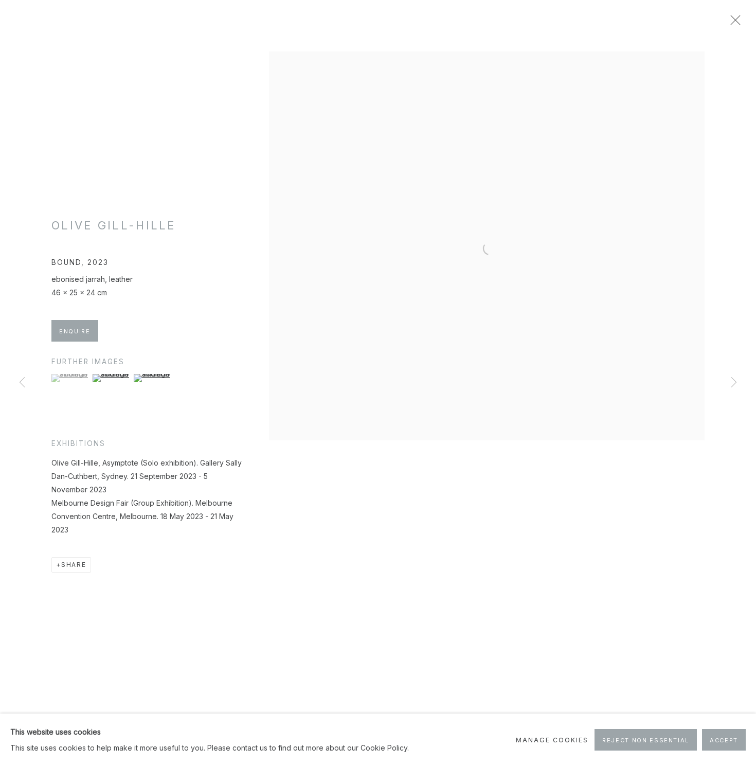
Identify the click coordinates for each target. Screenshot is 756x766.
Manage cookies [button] (552, 740)
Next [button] (734, 383)
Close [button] (733, 23)
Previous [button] (22, 383)
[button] (70, 378)
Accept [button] (724, 740)
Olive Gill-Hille (113, 225)
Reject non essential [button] (645, 740)
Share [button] (73, 564)
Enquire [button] (75, 331)
